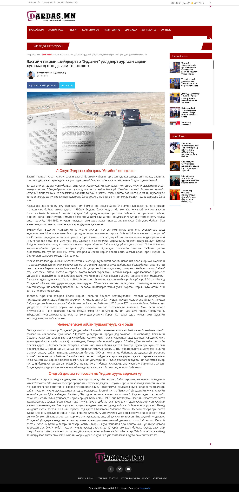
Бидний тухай (85, 478)
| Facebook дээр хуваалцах (43, 85)
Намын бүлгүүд (112, 29)
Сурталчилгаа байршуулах (135, 478)
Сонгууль (166, 29)
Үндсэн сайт (34, 2)
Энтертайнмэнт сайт (68, 2)
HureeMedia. (145, 488)
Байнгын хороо (90, 29)
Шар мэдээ (131, 29)
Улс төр (37, 54)
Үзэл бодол (47, 54)
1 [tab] (210, 6)
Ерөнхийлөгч (36, 29)
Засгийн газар (56, 29)
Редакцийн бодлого (107, 478)
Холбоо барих (160, 478)
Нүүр (29, 54)
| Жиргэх (68, 85)
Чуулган (73, 29)
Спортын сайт (49, 2)
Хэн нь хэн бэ (149, 29)
